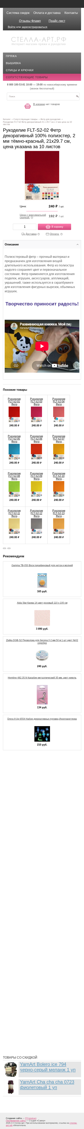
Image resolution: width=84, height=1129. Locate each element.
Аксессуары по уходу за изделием (36, 774)
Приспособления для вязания (33, 952)
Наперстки (17, 919)
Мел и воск (17, 907)
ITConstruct (30, 1118)
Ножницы (16, 937)
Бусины (15, 792)
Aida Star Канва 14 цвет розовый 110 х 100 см (42, 602)
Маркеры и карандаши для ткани (35, 895)
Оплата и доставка (47, 13)
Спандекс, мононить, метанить (34, 988)
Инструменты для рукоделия (32, 833)
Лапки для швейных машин (30, 868)
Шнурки (15, 1035)
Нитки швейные (21, 925)
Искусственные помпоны (29, 839)
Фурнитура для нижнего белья (33, 1017)
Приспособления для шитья (31, 958)
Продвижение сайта (16, 1120)
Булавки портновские (26, 786)
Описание (12, 244)
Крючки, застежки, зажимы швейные (38, 856)
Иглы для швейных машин (30, 821)
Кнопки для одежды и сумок (31, 850)
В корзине (39, 104)
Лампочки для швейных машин (34, 862)
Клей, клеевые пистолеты (29, 845)
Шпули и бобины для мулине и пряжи (38, 1041)
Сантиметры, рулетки (26, 982)
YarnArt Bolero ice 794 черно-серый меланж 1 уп (48, 1067)
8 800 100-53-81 (16, 84)
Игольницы (18, 827)
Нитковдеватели (22, 931)
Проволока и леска (24, 964)
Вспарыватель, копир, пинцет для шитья (41, 797)
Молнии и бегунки (23, 913)
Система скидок (17, 13)
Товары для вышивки (26, 993)
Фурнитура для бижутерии (29, 1011)
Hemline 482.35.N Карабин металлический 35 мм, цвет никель (42, 677)
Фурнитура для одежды (27, 1023)
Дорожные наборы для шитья (33, 803)
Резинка (15, 976)
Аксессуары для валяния (29, 762)
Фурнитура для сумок (26, 1029)
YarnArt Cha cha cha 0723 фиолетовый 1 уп (47, 1084)
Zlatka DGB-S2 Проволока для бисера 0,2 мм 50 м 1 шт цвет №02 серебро (42, 641)
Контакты (71, 13)
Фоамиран (17, 1005)
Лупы (13, 880)
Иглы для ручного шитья (29, 815)
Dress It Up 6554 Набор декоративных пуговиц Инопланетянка (42, 719)
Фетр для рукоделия (25, 999)
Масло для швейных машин (31, 901)
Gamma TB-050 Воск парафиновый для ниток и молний (42, 565)
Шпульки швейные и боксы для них (37, 1046)
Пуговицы (17, 970)
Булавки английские (25, 780)
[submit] (77, 97)
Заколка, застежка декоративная (35, 809)
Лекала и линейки (23, 874)
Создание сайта (14, 1118)
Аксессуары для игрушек (29, 768)
